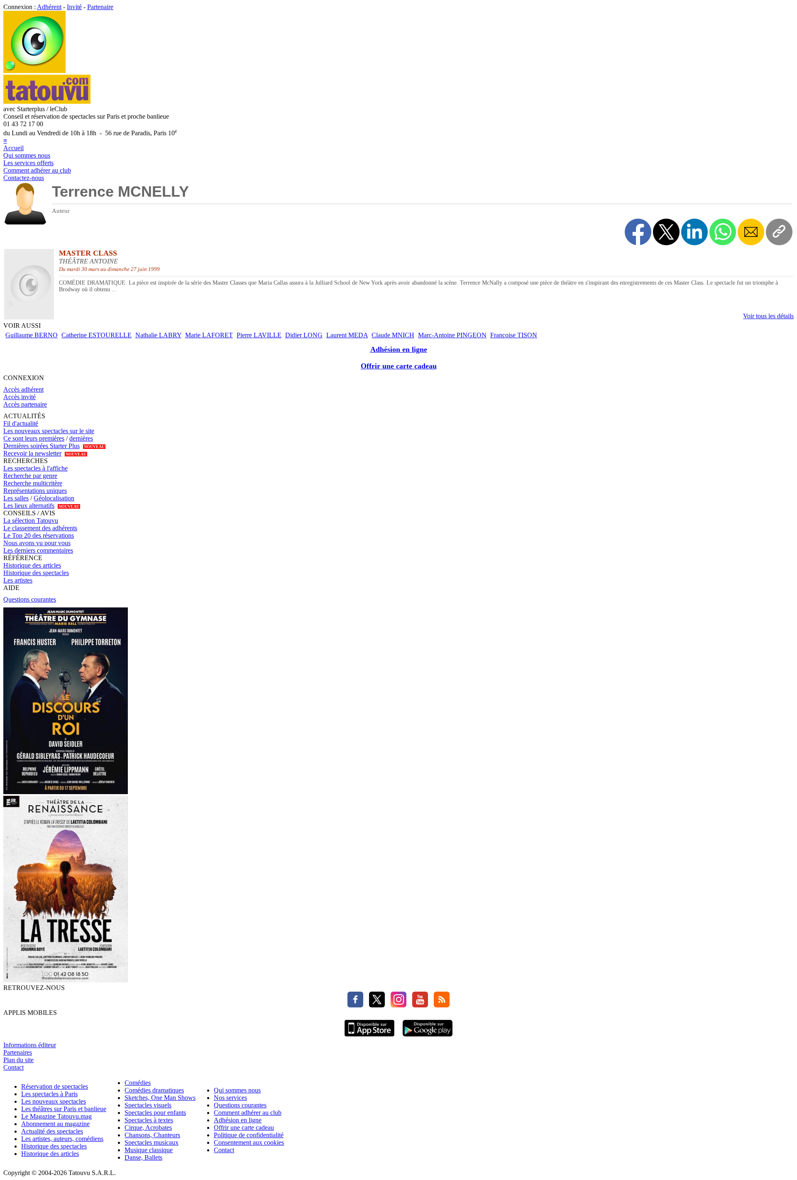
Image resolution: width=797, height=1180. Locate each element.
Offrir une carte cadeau (399, 366)
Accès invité (19, 396)
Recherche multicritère (32, 483)
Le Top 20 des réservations (38, 535)
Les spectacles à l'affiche (35, 468)
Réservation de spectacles (54, 1086)
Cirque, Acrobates (148, 1127)
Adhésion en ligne (398, 349)
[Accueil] (34, 70)
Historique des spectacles (36, 572)
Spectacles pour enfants (155, 1112)
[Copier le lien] (779, 232)
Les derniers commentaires (38, 550)
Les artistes (17, 580)
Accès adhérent (23, 389)
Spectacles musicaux (151, 1142)
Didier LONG (304, 335)
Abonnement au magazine (55, 1123)
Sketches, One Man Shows (160, 1097)
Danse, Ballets (143, 1157)
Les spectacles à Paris (49, 1093)
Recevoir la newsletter (32, 453)
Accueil (13, 147)
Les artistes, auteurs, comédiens (62, 1138)
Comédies (138, 1082)
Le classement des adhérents (40, 527)
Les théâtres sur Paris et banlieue (63, 1108)
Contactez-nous (23, 177)
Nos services (230, 1097)
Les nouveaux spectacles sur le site (48, 430)
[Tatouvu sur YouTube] (418, 1005)
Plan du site (18, 1059)
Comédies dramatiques (154, 1090)
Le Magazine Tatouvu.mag (56, 1116)
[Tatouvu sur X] (375, 1005)
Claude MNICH (393, 335)
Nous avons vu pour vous (37, 542)
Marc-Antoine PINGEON (452, 335)
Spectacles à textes (149, 1120)
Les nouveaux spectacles (53, 1101)
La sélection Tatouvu (30, 520)
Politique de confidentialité (249, 1135)
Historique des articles (32, 565)
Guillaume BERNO (31, 335)
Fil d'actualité (20, 423)
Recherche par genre (30, 475)
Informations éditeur (29, 1044)
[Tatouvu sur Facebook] (355, 1005)
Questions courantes (29, 599)
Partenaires (17, 1052)
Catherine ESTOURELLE (96, 335)
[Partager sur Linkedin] (694, 232)
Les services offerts (28, 162)
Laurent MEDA (347, 335)
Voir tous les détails (768, 315)
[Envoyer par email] (751, 232)
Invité (74, 6)
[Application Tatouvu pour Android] (427, 1037)
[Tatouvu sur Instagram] (396, 1005)
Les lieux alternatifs (28, 505)
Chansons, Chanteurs (152, 1135)
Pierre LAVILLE (259, 335)
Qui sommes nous (26, 155)
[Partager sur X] (666, 232)
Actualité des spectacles (52, 1131)
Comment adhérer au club (37, 170)
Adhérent (49, 6)
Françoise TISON (513, 335)
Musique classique (149, 1149)
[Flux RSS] (440, 1005)
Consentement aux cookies (249, 1142)
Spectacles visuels (148, 1105)
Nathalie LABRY (158, 335)
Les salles (16, 498)
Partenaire (100, 6)
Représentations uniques (35, 490)
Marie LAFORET (209, 335)
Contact (13, 1067)
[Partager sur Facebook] (638, 232)
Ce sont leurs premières (33, 438)
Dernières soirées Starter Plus (41, 445)
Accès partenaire (25, 404)
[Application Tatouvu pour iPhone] (369, 1037)
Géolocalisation (54, 498)
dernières (81, 438)
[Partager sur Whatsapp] (722, 232)
